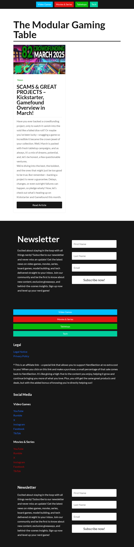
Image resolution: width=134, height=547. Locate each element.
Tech (94, 4)
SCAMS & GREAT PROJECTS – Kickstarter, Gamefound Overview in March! (37, 99)
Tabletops (82, 4)
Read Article (39, 205)
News (20, 80)
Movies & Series (64, 4)
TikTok (17, 433)
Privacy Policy (21, 356)
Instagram (19, 424)
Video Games (44, 4)
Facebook (18, 428)
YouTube (18, 410)
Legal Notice (20, 351)
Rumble (17, 415)
